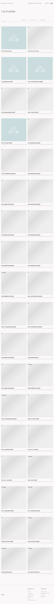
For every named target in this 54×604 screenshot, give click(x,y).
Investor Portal (35, 3)
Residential (30, 596)
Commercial (31, 595)
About (29, 591)
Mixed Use (30, 593)
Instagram (43, 596)
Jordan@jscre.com (45, 593)
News (29, 598)
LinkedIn (43, 595)
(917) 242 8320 (44, 591)
